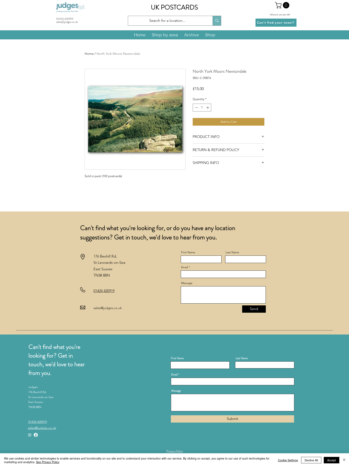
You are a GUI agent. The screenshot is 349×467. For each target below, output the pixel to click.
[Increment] (208, 107)
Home (89, 54)
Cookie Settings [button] (288, 460)
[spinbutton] (202, 107)
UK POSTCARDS (174, 7)
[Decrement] (196, 107)
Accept (331, 460)
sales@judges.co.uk (108, 308)
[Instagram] (30, 435)
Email (184, 267)
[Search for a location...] (217, 20)
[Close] (344, 460)
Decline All (311, 460)
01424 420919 (64, 19)
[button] (283, 5)
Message (186, 283)
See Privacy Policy (47, 462)
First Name (188, 252)
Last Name (232, 252)
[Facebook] (36, 435)
